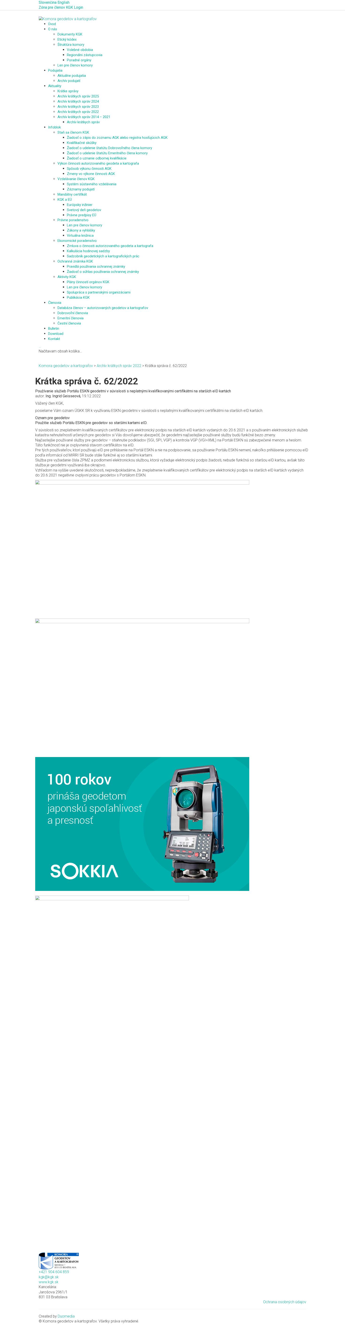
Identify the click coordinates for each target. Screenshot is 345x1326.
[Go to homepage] (68, 18)
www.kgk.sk (48, 1282)
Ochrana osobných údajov (284, 1302)
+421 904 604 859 (54, 1272)
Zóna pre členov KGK (56, 7)
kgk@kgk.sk (49, 1277)
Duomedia (66, 1316)
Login (78, 7)
